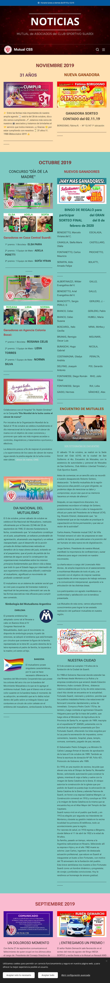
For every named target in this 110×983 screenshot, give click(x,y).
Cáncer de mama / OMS (27, 459)
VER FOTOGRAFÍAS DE (75, 446)
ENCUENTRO (93, 446)
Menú (103, 49)
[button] (97, 49)
